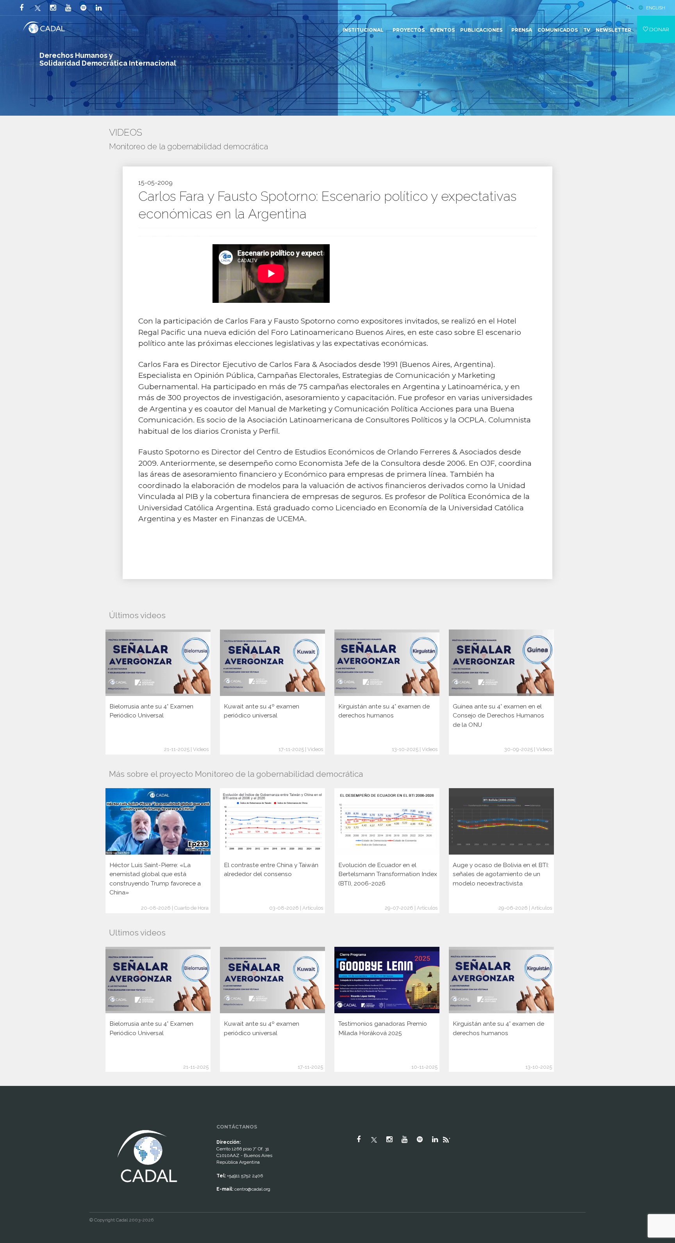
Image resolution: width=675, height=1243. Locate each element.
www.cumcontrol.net (15, 1121)
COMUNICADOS (558, 30)
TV (586, 30)
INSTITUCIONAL (363, 30)
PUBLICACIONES (481, 30)
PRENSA (521, 30)
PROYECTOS (409, 30)
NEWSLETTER (613, 30)
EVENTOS (442, 30)
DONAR (658, 29)
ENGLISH (655, 8)
